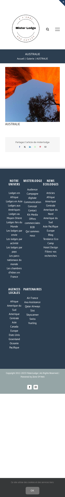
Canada (14, 326)
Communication (32, 202)
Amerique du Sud (51, 220)
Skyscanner (32, 314)
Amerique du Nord (51, 212)
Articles (50, 193)
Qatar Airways (32, 306)
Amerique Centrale (50, 203)
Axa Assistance (32, 302)
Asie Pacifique (50, 226)
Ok (32, 490)
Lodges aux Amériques (14, 207)
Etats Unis (14, 335)
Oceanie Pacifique (14, 345)
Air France (32, 298)
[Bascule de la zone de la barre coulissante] (62, 3)
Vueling (32, 323)
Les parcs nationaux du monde (14, 260)
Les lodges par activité (14, 241)
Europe (51, 230)
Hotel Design (51, 247)
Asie (14, 322)
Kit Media (32, 214)
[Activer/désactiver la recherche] (47, 29)
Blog (50, 234)
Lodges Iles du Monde (14, 224)
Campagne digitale (32, 195)
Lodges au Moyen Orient (14, 216)
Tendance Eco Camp (50, 241)
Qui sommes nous (32, 233)
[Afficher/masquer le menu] (57, 29)
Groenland (14, 339)
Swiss (32, 319)
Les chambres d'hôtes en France (14, 272)
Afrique (51, 197)
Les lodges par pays (14, 249)
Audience (32, 189)
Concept (32, 206)
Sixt (32, 310)
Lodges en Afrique (14, 195)
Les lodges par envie (14, 232)
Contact (32, 210)
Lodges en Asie (14, 201)
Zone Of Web (38, 376)
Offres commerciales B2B (32, 223)
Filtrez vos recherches (51, 253)
